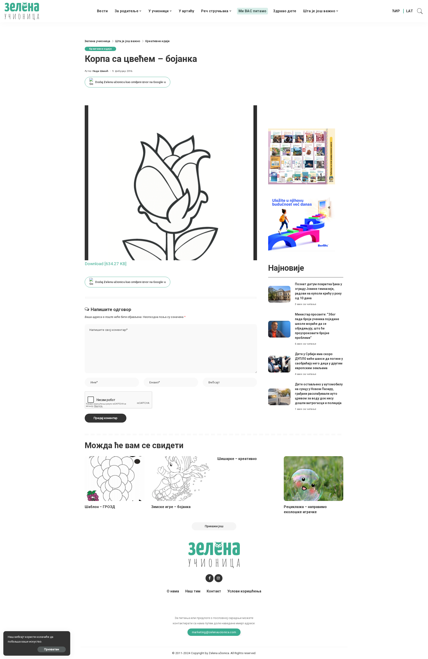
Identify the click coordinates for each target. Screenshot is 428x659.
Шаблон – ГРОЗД (100, 507)
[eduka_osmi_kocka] (301, 156)
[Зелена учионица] (21, 11)
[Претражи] (420, 11)
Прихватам (51, 649)
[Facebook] (210, 578)
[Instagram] (218, 578)
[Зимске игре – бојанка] (181, 478)
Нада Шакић (100, 71)
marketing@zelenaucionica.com (214, 632)
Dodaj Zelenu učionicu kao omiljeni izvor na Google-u (130, 82)
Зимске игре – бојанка (171, 507)
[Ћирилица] (396, 11)
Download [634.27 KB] (105, 263)
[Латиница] (409, 11)
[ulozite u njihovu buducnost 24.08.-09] (301, 223)
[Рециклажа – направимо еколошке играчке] (314, 478)
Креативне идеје (100, 48)
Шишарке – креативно (237, 459)
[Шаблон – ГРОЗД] (114, 478)
